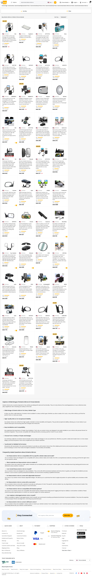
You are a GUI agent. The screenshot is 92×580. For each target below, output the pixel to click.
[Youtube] (81, 573)
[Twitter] (84, 573)
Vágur (63, 543)
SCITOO (65, 159)
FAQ (18, 540)
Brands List (19, 533)
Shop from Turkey (67, 569)
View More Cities (66, 550)
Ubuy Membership (6, 553)
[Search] (55, 2)
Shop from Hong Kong (35, 569)
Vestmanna (65, 545)
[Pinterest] (87, 573)
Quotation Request (7, 536)
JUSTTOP (14, 65)
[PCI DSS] (5, 562)
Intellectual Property (7, 538)
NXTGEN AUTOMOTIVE (46, 127)
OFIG (32, 284)
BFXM (65, 284)
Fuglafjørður (65, 540)
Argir (63, 538)
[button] (65, 2)
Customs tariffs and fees (8, 545)
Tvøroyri (64, 548)
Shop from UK (14, 569)
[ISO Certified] (16, 562)
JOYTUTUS (47, 34)
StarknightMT (46, 284)
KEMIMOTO (30, 96)
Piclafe (31, 221)
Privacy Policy (44, 573)
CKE (15, 127)
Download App (21, 531)
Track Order (5, 543)
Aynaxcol (47, 221)
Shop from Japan (24, 569)
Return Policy (20, 538)
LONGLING (64, 315)
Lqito (32, 190)
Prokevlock (64, 190)
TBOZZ (31, 347)
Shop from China (57, 569)
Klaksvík (64, 533)
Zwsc (65, 34)
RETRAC (65, 96)
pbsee (48, 347)
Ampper (48, 96)
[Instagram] (78, 573)
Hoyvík (63, 536)
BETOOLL (65, 253)
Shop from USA (5, 569)
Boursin (31, 159)
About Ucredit (20, 543)
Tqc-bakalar (13, 253)
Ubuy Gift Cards (21, 545)
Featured (63, 17)
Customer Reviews (22, 536)
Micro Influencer (6, 550)
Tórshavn (64, 531)
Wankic (65, 347)
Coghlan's (30, 34)
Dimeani (31, 253)
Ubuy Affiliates (20, 550)
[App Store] (81, 533)
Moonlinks (64, 221)
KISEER (48, 190)
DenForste (64, 127)
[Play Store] (81, 537)
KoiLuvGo (14, 347)
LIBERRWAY (13, 96)
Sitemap (4, 540)
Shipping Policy (6, 548)
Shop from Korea (47, 569)
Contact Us (5, 533)
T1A (15, 159)
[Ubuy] (4, 2)
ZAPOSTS (31, 65)
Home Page (4, 5)
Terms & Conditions (34, 573)
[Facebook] (76, 573)
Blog (18, 548)
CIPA (49, 253)
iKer (15, 34)
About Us (4, 531)
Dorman (14, 190)
